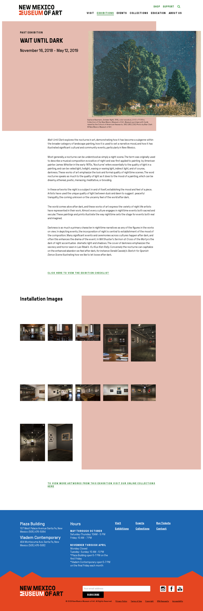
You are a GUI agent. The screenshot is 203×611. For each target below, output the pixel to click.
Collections (139, 13)
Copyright (149, 601)
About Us (175, 13)
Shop (156, 6)
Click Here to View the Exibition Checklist (78, 272)
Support (168, 6)
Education (158, 13)
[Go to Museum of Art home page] (41, 591)
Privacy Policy (121, 601)
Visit (90, 13)
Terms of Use (136, 601)
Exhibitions (105, 13)
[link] (40, 10)
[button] (178, 6)
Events (122, 13)
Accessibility (177, 601)
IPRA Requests (163, 601)
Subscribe (93, 594)
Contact (161, 528)
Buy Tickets (163, 523)
